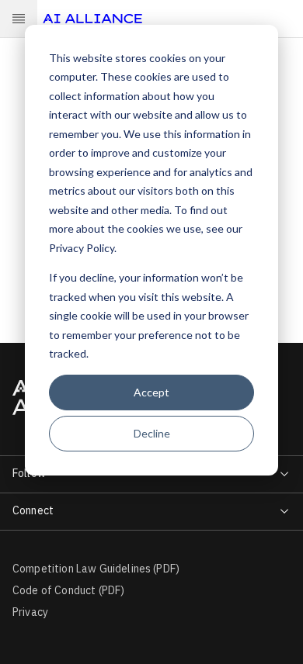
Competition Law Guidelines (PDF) (95, 569)
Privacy (30, 612)
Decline (152, 433)
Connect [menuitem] (33, 510)
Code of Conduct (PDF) (68, 590)
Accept (151, 392)
